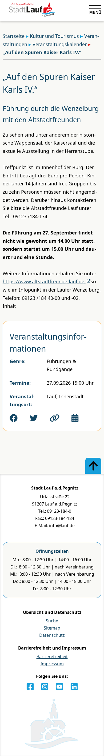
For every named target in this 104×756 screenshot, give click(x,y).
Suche (52, 621)
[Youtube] (59, 687)
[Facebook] (30, 687)
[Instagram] (45, 687)
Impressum (52, 664)
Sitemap (52, 628)
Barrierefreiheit (52, 656)
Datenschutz (52, 635)
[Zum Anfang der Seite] (93, 466)
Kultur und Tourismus (54, 36)
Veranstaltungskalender (60, 44)
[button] (55, 418)
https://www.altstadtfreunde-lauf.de (44, 281)
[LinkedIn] (74, 687)
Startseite (14, 36)
